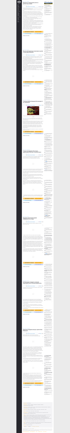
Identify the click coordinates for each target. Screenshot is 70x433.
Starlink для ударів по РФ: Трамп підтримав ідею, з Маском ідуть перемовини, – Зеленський (48, 254)
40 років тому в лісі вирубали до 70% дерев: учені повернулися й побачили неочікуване (48, 164)
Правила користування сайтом (26, 431)
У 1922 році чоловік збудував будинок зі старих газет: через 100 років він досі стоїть (48, 110)
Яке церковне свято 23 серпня (45, 412)
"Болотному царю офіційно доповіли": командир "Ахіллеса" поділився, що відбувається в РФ (48, 34)
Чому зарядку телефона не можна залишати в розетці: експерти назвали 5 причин (48, 58)
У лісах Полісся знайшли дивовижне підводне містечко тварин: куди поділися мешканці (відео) (48, 206)
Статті (18, 17)
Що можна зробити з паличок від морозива (28, 417)
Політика (18, 6)
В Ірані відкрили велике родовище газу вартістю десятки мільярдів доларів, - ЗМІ (48, 41)
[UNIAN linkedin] (34, 426)
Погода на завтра (31, 409)
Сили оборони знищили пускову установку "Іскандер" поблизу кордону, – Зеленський (48, 268)
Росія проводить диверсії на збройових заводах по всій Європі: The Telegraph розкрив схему (48, 199)
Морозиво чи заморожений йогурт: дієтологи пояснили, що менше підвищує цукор (48, 55)
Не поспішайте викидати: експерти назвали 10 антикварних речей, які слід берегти (48, 325)
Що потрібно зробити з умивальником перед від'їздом (29, 418)
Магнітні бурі (35, 409)
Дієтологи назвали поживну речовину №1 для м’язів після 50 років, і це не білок (48, 250)
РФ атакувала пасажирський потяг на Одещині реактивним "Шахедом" (47, 216)
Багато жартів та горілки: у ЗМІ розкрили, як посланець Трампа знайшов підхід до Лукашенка (48, 272)
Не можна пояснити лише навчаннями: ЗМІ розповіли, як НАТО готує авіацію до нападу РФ (48, 341)
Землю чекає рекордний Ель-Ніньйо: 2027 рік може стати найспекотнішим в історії (48, 218)
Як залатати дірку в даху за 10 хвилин (27, 419)
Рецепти (24, 422)
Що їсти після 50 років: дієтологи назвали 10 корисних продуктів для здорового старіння (48, 51)
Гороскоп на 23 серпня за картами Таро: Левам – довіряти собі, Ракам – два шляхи (48, 312)
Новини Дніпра (32, 404)
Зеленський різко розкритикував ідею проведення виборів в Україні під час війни (48, 235)
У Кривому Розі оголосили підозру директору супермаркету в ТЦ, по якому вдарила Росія (48, 373)
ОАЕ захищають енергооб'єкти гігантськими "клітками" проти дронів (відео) (47, 294)
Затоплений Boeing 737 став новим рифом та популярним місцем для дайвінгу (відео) (48, 152)
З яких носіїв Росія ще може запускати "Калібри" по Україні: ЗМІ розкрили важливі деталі (47, 356)
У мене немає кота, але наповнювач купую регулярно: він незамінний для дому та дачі (48, 280)
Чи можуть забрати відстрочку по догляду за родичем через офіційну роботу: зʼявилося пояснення (48, 137)
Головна (18, 4)
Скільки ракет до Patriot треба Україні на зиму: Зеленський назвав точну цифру (48, 266)
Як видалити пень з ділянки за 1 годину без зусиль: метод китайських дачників (47, 274)
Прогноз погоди (25, 409)
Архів (18, 20)
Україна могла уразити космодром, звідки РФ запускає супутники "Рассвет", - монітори (48, 99)
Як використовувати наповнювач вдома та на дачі (45, 416)
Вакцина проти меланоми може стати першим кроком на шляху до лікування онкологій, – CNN (47, 359)
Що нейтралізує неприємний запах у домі (45, 417)
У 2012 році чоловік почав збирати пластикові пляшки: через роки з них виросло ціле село (48, 61)
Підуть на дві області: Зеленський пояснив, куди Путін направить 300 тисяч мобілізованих (48, 270)
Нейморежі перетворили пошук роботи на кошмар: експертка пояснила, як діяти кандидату (48, 377)
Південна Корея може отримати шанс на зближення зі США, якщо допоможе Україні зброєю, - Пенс (48, 64)
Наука (18, 10)
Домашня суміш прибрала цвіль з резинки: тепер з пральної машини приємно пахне (48, 185)
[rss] (38, 426)
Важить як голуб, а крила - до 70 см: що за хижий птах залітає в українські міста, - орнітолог (48, 310)
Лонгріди (18, 19)
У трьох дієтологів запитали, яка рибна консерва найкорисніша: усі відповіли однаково (48, 141)
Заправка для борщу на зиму (38, 423)
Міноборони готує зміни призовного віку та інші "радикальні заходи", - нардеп (47, 368)
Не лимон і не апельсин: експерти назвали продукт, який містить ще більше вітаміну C (48, 82)
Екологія (18, 8)
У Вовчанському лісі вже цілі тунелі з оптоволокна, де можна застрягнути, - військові (48, 53)
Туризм (18, 14)
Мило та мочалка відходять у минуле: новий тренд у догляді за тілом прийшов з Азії (48, 68)
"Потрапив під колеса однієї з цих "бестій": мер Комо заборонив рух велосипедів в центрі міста (48, 10)
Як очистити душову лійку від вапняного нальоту (46, 418)
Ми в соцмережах (45, 431)
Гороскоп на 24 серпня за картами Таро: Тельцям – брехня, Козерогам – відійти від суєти (48, 112)
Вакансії (18, 21)
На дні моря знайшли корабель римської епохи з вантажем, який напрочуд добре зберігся (48, 337)
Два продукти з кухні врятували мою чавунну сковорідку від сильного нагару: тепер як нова (48, 96)
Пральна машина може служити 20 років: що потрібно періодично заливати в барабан (48, 242)
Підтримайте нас (48, 3)
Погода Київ (29, 409)
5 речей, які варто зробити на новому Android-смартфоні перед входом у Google (48, 375)
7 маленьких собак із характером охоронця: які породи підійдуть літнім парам (48, 278)
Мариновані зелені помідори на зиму (47, 422)
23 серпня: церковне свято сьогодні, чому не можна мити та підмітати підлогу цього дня (48, 327)
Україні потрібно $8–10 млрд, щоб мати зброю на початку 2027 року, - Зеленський (48, 89)
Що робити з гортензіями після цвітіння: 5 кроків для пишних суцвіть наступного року (47, 36)
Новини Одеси (28, 404)
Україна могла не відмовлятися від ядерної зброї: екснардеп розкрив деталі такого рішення (48, 160)
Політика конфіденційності (32, 431)
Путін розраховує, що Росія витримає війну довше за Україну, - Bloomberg (47, 193)
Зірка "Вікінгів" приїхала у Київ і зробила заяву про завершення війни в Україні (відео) (48, 162)
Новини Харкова (35, 404)
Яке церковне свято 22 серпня (39, 412)
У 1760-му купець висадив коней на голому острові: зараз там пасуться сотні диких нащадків (48, 191)
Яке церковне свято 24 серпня (26, 413)
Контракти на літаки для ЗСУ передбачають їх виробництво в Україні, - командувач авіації (48, 389)
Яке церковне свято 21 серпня (33, 413)
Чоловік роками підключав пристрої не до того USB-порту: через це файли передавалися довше (48, 329)
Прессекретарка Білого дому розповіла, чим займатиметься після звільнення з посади (47, 381)
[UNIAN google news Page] (35, 426)
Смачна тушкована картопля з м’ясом (31, 423)
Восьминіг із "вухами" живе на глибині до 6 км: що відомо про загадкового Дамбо (48, 108)
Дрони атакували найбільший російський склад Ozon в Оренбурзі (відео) (47, 296)
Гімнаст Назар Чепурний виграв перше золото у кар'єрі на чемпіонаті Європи (48, 365)
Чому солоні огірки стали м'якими (41, 419)
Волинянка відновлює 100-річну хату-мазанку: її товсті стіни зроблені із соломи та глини (48, 7)
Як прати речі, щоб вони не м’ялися (34, 419)
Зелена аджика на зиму (28, 422)
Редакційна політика (40, 431)
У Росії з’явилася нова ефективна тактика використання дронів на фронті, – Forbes (48, 320)
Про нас (36, 431)
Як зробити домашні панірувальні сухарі (38, 418)
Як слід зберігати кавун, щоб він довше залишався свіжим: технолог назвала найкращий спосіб (48, 189)
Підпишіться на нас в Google (31, 6)
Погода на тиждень (38, 409)
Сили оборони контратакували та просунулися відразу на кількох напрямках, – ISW (48, 285)
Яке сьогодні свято (26, 412)
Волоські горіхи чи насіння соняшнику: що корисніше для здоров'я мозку (48, 383)
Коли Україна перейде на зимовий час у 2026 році (28, 405)
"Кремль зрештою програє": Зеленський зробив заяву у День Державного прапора (47, 210)
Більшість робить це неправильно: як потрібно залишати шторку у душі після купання (48, 12)
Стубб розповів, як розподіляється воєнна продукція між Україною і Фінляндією (48, 87)
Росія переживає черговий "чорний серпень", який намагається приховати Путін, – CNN (48, 134)
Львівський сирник (25, 423)
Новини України (25, 404)
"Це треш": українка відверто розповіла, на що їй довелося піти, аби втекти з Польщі (47, 168)
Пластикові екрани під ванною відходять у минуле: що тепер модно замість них (47, 318)
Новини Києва (42, 404)
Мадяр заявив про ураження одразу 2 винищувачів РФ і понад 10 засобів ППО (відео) (48, 195)
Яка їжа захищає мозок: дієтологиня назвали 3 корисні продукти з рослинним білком (48, 333)
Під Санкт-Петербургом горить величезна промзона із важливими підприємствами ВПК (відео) (47, 314)
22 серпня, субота (46, 361)
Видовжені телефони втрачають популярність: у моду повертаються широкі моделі (48, 187)
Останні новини (47, 5)
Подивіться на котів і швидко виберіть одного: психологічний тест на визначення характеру (48, 370)
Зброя (18, 12)
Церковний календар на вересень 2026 (32, 412)
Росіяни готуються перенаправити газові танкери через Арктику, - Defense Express (48, 379)
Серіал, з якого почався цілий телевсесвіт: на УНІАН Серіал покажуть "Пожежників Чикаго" (48, 166)
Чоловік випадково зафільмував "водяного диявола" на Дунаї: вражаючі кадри (48, 233)
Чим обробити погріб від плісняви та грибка (36, 417)
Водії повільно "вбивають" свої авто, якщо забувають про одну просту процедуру (48, 146)
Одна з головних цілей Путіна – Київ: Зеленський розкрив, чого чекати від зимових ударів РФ (48, 248)
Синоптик (45, 409)
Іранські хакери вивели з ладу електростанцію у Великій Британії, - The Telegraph (48, 148)
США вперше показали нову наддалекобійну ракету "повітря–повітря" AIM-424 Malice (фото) (48, 214)
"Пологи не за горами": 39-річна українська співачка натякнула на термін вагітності (48, 230)
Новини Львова (38, 404)
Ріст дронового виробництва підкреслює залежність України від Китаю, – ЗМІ (48, 180)
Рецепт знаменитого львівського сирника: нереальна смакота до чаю (37, 422)
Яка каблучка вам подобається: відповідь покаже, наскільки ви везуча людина (48, 114)
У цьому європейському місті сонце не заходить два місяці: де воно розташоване (48, 252)
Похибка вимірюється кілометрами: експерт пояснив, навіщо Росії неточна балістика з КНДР (48, 392)
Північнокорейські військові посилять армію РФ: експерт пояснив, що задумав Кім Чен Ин (48, 183)
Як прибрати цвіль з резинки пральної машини (35, 416)
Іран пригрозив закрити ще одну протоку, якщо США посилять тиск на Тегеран (48, 208)
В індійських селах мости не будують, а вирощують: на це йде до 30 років (48, 300)
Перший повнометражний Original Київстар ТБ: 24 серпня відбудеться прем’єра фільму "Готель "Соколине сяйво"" (48, 170)
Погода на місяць (42, 409)
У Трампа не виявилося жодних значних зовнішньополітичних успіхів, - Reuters (47, 363)
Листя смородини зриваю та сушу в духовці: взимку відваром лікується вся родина (48, 156)
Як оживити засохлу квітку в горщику (27, 416)
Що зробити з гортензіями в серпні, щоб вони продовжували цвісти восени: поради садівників (48, 66)
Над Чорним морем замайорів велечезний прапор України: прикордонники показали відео (48, 246)
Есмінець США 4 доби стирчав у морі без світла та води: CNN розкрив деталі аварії (48, 154)
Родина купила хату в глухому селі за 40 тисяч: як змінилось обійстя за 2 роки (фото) (48, 287)
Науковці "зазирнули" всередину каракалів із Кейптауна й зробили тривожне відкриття (48, 335)
